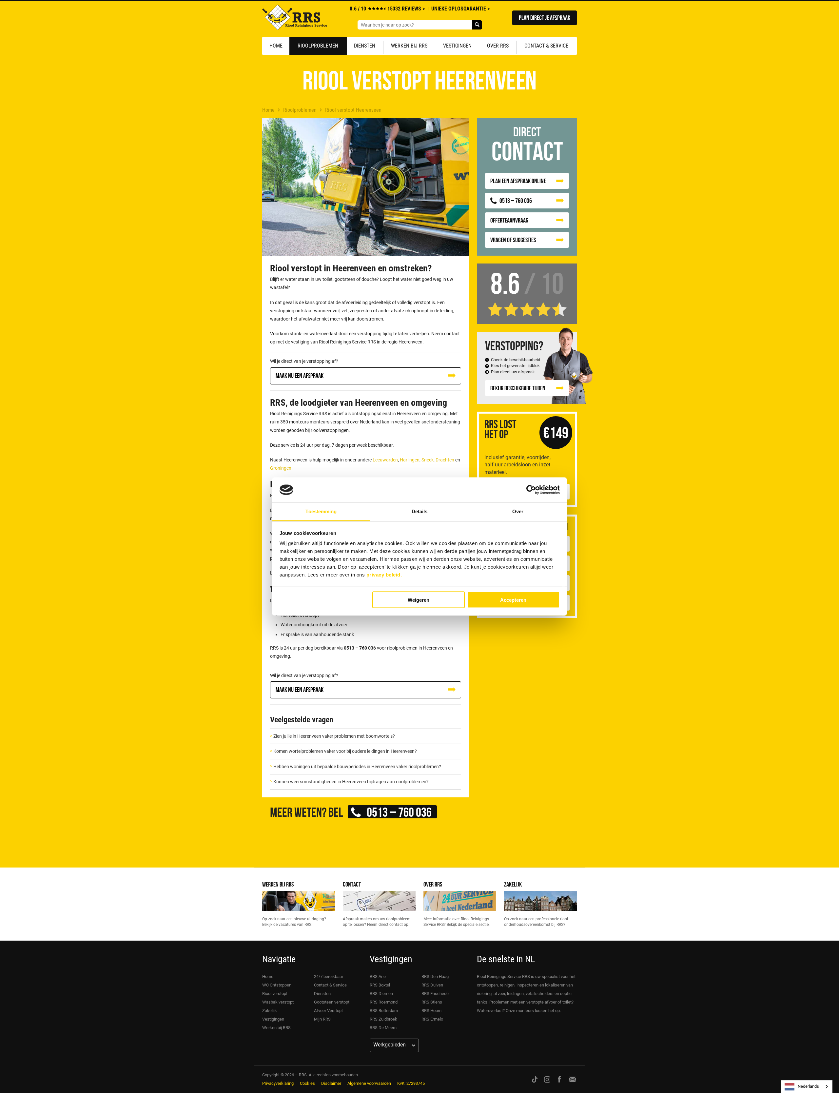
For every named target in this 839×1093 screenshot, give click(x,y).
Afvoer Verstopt (328, 1010)
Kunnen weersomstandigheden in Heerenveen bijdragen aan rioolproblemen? (351, 781)
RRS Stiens (431, 1002)
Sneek (427, 459)
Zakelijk (513, 884)
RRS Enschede (435, 993)
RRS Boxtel (380, 985)
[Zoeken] (477, 24)
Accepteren (513, 599)
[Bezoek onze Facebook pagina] (559, 1079)
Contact (352, 884)
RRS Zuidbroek (383, 1019)
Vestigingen (457, 46)
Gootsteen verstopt (331, 1002)
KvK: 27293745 (411, 1083)
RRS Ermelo (432, 1019)
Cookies (307, 1083)
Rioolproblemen (318, 46)
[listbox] (806, 1086)
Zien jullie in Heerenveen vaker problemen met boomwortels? (334, 736)
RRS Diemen (381, 993)
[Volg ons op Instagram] (547, 1079)
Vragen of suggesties (513, 239)
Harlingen (410, 459)
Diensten (364, 46)
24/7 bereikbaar (328, 976)
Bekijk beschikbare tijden (517, 387)
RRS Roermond (384, 1002)
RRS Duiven (432, 985)
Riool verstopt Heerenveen (353, 110)
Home (276, 46)
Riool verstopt (274, 993)
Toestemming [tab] (321, 511)
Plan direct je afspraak (544, 17)
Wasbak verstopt (278, 1002)
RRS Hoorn (431, 1010)
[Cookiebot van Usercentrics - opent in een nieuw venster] (531, 490)
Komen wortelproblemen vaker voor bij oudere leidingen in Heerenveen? (345, 751)
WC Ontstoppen (276, 985)
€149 (555, 432)
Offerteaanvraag (509, 220)
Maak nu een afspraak (299, 375)
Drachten (445, 459)
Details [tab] (420, 511)
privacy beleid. (384, 574)
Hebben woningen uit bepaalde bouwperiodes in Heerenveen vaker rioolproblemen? (357, 766)
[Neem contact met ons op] (572, 1079)
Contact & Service (546, 46)
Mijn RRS (322, 1019)
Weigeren (418, 599)
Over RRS (498, 46)
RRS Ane (378, 976)
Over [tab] (517, 511)
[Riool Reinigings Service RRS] (294, 19)
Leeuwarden (385, 459)
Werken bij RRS (409, 46)
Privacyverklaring (278, 1083)
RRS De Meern (383, 1027)
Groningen (280, 468)
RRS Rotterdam (384, 1010)
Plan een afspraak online (518, 180)
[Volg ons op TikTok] (534, 1079)
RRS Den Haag (435, 976)
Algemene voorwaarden (369, 1083)
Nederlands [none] (808, 1086)
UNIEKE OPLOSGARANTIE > (460, 9)
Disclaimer (331, 1083)
